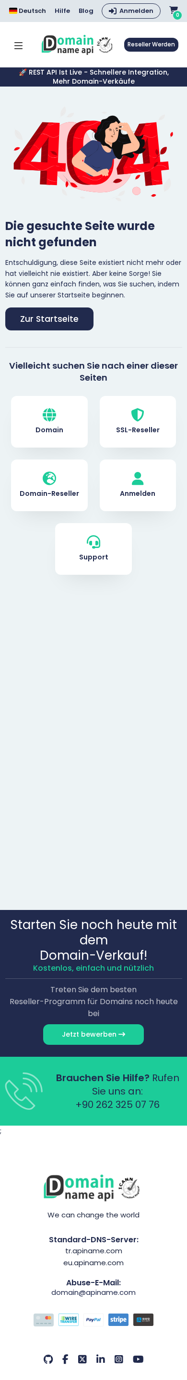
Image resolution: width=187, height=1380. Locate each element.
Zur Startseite (49, 319)
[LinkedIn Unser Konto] (100, 1359)
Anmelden (136, 10)
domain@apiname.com (93, 1292)
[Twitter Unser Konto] (82, 1359)
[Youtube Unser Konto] (138, 1359)
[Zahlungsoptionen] (93, 1321)
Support (93, 557)
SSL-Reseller (138, 430)
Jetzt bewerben (90, 1034)
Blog (86, 11)
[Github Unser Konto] (48, 1359)
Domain (49, 430)
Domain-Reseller (49, 493)
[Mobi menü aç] (18, 44)
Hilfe (62, 11)
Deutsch (32, 10)
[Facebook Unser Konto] (65, 1359)
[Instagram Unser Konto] (119, 1359)
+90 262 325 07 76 (117, 1104)
